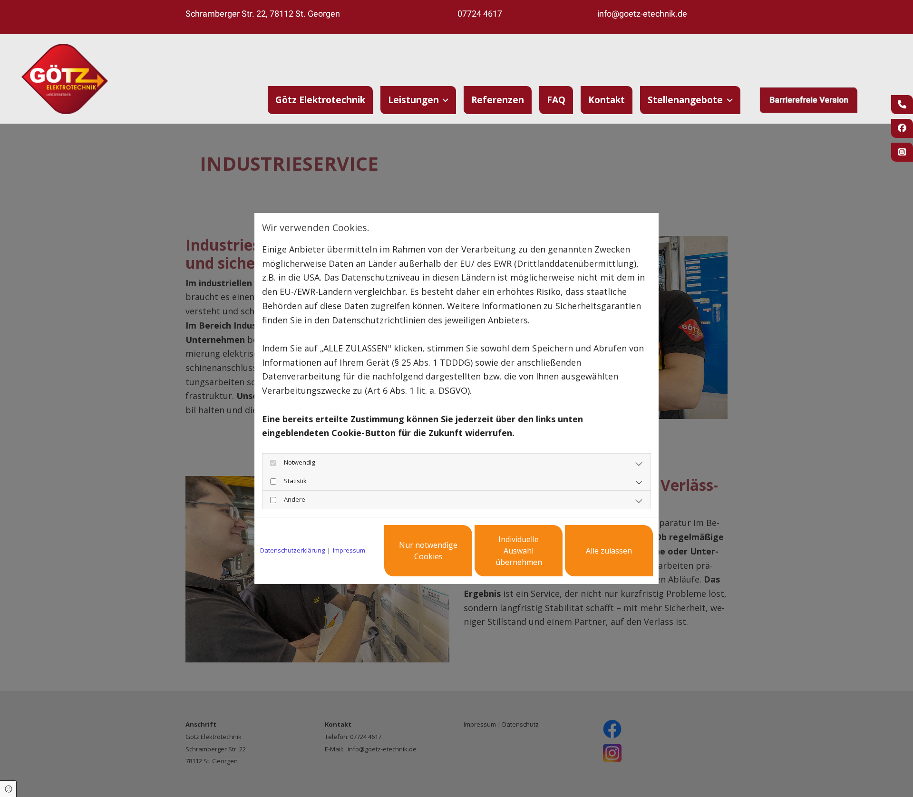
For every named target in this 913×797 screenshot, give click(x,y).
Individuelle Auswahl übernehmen (518, 550)
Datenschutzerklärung (292, 550)
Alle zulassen (609, 550)
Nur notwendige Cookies (428, 551)
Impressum (349, 550)
